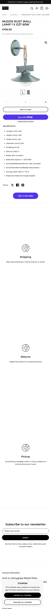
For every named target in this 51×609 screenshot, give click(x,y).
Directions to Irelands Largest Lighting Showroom (25, 2)
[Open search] (32, 8)
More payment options (26, 121)
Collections (14, 15)
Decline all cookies (22, 602)
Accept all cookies (22, 595)
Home (4, 15)
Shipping (14, 34)
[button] (45, 102)
